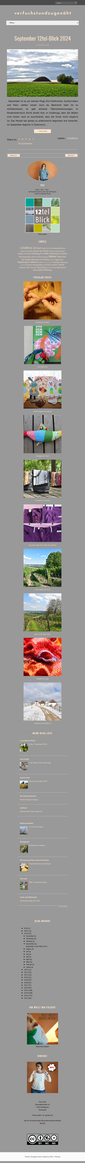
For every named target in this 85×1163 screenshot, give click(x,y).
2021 (26, 975)
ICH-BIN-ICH (42, 367)
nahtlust (23, 808)
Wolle (35, 270)
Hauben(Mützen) (59, 248)
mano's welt (25, 777)
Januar (28, 967)
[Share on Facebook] (19, 139)
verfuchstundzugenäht (43, 13)
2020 (26, 977)
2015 (26, 990)
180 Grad (37, 248)
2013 (26, 995)
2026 (26, 928)
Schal (40, 262)
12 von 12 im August (36, 827)
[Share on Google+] (33, 139)
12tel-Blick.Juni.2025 (42, 590)
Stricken (54, 265)
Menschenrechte (25, 257)
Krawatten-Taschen (42, 500)
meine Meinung (45, 269)
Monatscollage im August (29, 800)
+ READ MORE (42, 131)
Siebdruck (56, 262)
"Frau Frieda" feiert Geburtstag (40, 763)
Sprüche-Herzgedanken (34, 265)
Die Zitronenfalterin (28, 796)
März (28, 962)
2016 (26, 988)
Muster (34, 257)
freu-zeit (23, 878)
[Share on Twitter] (22, 139)
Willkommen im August (37, 845)
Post (61, 260)
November (30, 938)
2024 (26, 933)
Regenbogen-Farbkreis (28, 262)
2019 (26, 980)
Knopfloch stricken (42, 322)
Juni (27, 954)
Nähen (53, 256)
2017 (26, 985)
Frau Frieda (24, 759)
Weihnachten (61, 267)
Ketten (62, 251)
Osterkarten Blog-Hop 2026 (30, 901)
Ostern (52, 260)
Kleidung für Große (40, 253)
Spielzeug (63, 262)
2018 (26, 982)
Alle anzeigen (63, 906)
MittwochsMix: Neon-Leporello (31, 811)
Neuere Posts (13, 155)
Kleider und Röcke (24, 253)
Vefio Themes (55, 1157)
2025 (26, 931)
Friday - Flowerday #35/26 (38, 744)
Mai (27, 957)
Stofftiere (47, 265)
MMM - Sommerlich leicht (38, 882)
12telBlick (72, 138)
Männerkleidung (42, 257)
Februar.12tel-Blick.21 (42, 723)
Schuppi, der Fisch (42, 456)
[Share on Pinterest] (26, 139)
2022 (26, 972)
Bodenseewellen (26, 823)
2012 (26, 998)
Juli (27, 951)
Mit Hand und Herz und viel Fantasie (34, 860)
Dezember (30, 936)
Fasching (49, 248)
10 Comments (25, 143)
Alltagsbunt (25, 842)
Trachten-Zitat (24, 267)
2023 (26, 969)
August (29, 949)
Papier (57, 260)
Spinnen (23, 265)
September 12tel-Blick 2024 (42, 38)
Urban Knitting (51, 267)
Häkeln (51, 251)
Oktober (29, 941)
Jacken (56, 251)
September (30, 944)
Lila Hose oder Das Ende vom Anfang (42, 545)
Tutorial (33, 267)
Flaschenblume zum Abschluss (40, 864)
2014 (26, 993)
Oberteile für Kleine (40, 259)
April (28, 959)
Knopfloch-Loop (42, 679)
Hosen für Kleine (41, 250)
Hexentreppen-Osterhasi (42, 411)
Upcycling (41, 267)
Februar (29, 964)
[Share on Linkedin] (29, 139)
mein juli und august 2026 (38, 781)
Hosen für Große (26, 251)
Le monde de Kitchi (27, 740)
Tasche (61, 264)
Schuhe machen (48, 262)
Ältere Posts (71, 155)
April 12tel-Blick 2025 (42, 634)
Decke (43, 248)
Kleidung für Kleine (58, 253)
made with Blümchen (28, 897)
